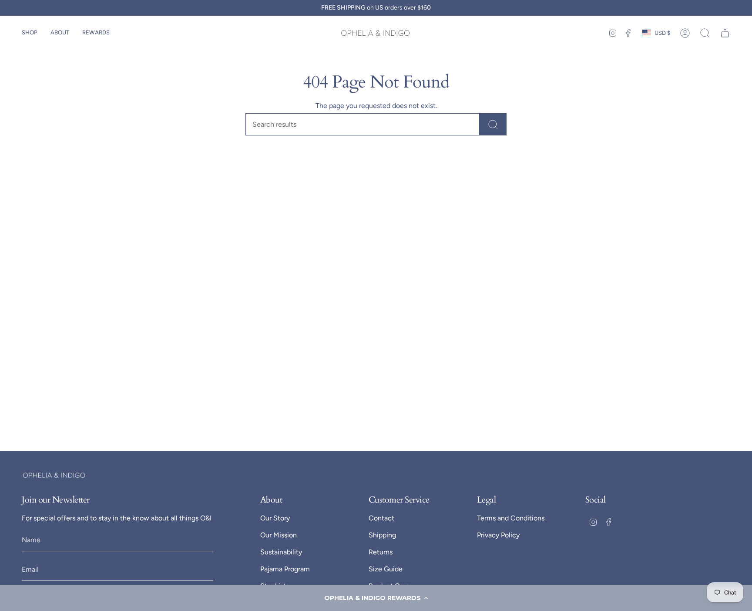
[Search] (493, 124)
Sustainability (281, 552)
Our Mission (278, 535)
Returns (381, 552)
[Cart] (725, 33)
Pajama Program (285, 569)
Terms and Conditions (510, 518)
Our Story (275, 518)
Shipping (382, 535)
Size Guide (386, 569)
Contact (381, 518)
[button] (376, 598)
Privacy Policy (498, 535)
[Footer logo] (54, 475)
